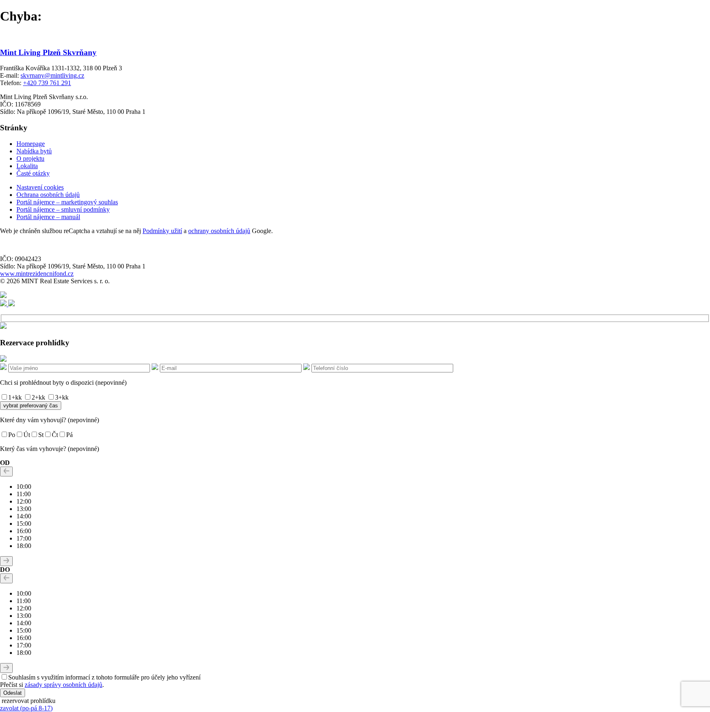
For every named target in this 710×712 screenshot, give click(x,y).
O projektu (30, 158)
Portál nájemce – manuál (48, 216)
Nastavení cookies (40, 187)
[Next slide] (6, 561)
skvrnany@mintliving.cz (52, 75)
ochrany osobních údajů (219, 230)
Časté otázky (33, 173)
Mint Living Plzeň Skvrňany (48, 52)
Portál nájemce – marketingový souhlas (67, 202)
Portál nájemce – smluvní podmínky (63, 209)
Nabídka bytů (34, 151)
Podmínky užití (162, 230)
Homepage (30, 143)
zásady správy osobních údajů (63, 684)
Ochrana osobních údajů (48, 194)
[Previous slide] (6, 471)
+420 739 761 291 (47, 82)
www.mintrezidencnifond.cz (37, 273)
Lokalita (27, 165)
